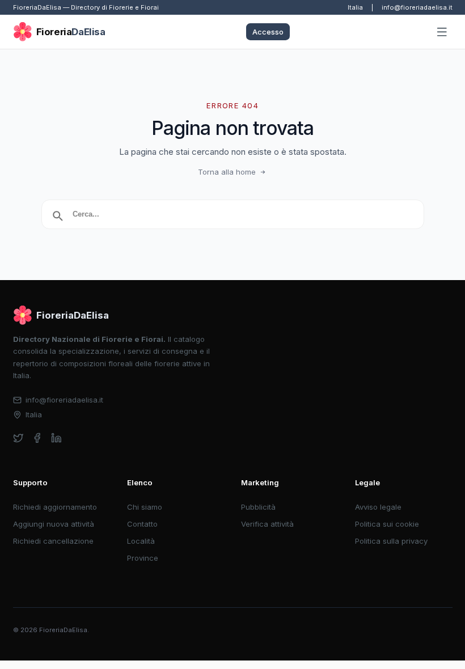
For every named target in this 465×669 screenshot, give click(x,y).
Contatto (142, 523)
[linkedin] (56, 438)
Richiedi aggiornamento (55, 506)
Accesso (268, 31)
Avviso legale (378, 506)
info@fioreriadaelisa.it (417, 7)
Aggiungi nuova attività (53, 523)
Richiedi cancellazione (53, 540)
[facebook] (37, 438)
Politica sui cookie (387, 523)
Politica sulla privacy (391, 540)
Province (142, 557)
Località (141, 540)
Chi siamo (144, 506)
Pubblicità (258, 506)
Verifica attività (267, 523)
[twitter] (18, 438)
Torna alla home (227, 171)
